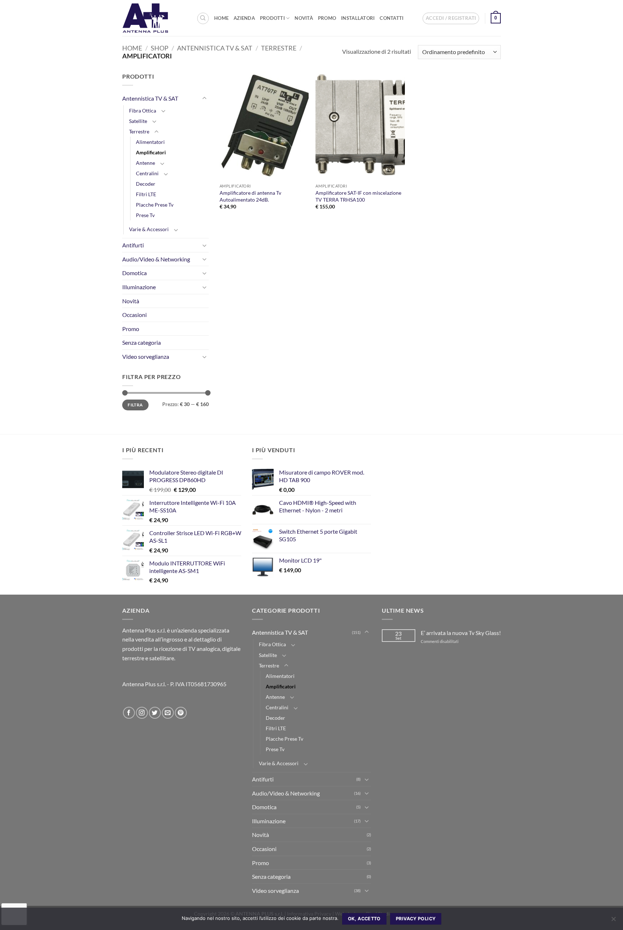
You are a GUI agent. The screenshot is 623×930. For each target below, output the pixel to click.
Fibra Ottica (142, 110)
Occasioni (134, 314)
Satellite (138, 121)
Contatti (391, 18)
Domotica (134, 272)
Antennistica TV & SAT (214, 48)
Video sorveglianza (145, 356)
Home (221, 18)
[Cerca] (203, 18)
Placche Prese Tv (154, 205)
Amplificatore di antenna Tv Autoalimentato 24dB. (250, 196)
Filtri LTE (146, 194)
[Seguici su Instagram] (142, 713)
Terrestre (278, 48)
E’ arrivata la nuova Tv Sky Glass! (461, 632)
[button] (451, 18)
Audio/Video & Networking (156, 259)
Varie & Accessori (149, 229)
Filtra (135, 404)
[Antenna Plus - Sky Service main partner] (154, 18)
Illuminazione (139, 286)
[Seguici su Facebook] (129, 713)
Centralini (147, 173)
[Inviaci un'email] (168, 713)
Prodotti (272, 18)
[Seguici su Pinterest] (181, 713)
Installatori (358, 18)
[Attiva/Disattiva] (204, 98)
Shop (159, 48)
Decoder (145, 184)
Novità (304, 18)
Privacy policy (416, 918)
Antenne (145, 163)
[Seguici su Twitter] (155, 713)
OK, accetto (364, 918)
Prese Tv (145, 215)
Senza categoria (141, 342)
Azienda (244, 18)
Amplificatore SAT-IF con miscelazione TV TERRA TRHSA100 (358, 196)
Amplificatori (151, 152)
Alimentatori (150, 142)
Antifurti (133, 245)
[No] (613, 921)
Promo (327, 18)
